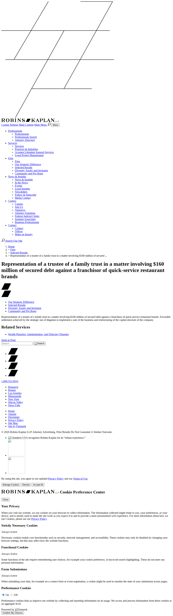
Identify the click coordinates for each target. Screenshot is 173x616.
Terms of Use (80, 478)
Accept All (38, 484)
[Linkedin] (13, 368)
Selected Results (23, 167)
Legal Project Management (29, 155)
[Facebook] (13, 361)
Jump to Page (8, 340)
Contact (12, 225)
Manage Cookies (11, 484)
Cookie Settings (9, 124)
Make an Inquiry (24, 234)
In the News (21, 182)
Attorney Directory (25, 140)
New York (13, 399)
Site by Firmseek (17, 426)
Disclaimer (14, 417)
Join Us (19, 207)
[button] (6, 296)
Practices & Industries (26, 149)
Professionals (15, 130)
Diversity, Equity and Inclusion (31, 170)
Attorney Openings (25, 213)
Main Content (26, 124)
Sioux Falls (14, 405)
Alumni (12, 414)
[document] (86, 552)
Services (12, 143)
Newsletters (21, 191)
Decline (26, 484)
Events (18, 185)
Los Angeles (14, 393)
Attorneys (20, 210)
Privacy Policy (16, 420)
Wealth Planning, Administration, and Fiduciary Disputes (38, 334)
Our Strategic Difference (28, 164)
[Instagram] (13, 375)
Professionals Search (26, 137)
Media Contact (23, 197)
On (7, 595)
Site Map (13, 423)
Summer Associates (25, 219)
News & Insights (17, 176)
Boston (12, 390)
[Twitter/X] (13, 353)
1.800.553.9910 (9, 381)
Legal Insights (22, 188)
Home (11, 246)
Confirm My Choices (13, 613)
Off (16, 595)
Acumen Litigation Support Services (34, 152)
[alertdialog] (86, 552)
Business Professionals (27, 222)
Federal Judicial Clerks (27, 216)
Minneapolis (14, 396)
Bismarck (13, 387)
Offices (19, 231)
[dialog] (86, 482)
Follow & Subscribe (25, 194)
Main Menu (40, 124)
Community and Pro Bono (29, 173)
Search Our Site (13, 240)
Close (5, 499)
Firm (10, 158)
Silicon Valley (15, 402)
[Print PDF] (6, 289)
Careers (12, 200)
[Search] (49, 124)
